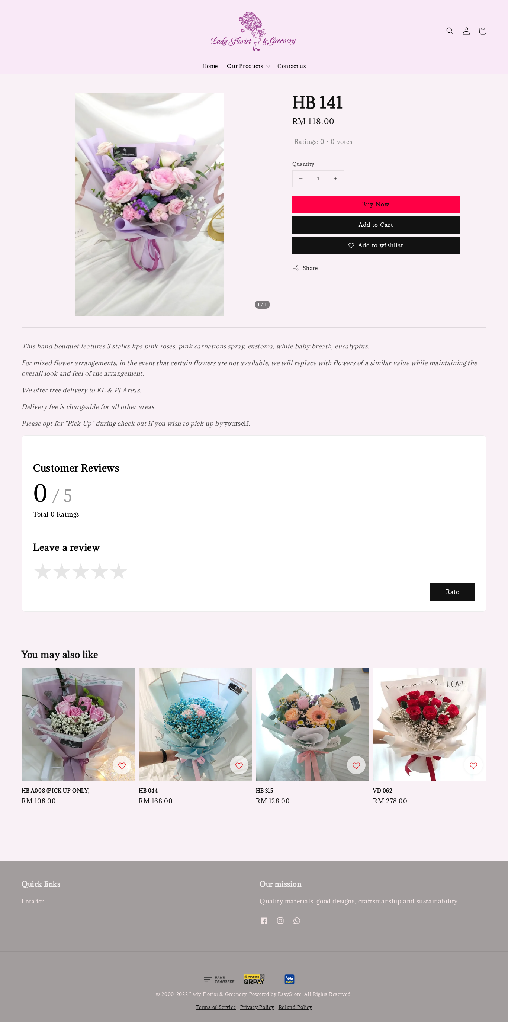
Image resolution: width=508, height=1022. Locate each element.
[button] (450, 31)
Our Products (245, 66)
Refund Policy (295, 1007)
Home (210, 66)
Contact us (291, 66)
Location (33, 901)
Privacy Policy (257, 1007)
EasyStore (289, 994)
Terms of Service (216, 1007)
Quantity (303, 164)
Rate (452, 591)
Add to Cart (376, 224)
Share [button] (310, 267)
